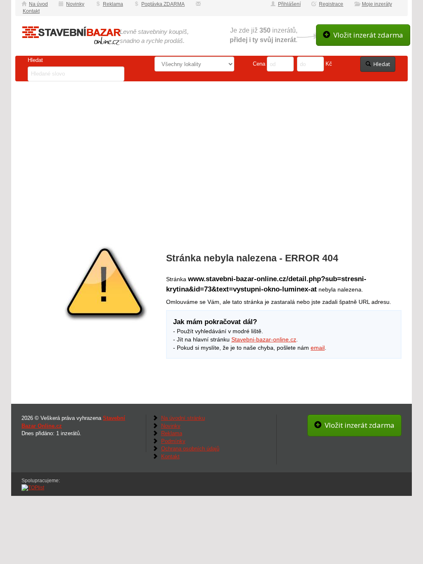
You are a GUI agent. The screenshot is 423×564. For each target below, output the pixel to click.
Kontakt (31, 11)
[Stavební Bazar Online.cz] (71, 35)
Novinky (75, 4)
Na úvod (38, 4)
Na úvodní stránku (183, 418)
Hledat (36, 60)
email (318, 347)
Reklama (113, 4)
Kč (329, 64)
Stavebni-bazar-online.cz (263, 339)
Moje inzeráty (377, 4)
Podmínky (173, 441)
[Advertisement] (211, 146)
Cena (259, 64)
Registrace (331, 4)
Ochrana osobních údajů (190, 449)
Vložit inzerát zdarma (366, 35)
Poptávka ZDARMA (163, 4)
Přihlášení (289, 4)
